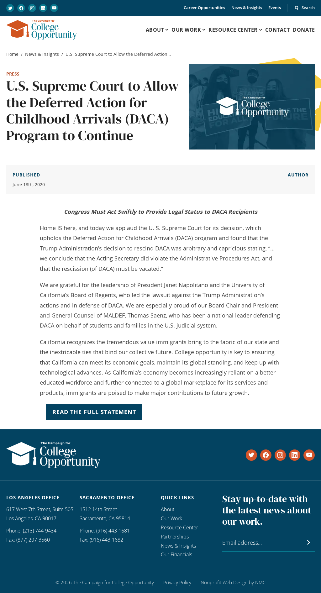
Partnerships (175, 536)
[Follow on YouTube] (54, 8)
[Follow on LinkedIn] (43, 8)
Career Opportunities (204, 7)
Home (12, 54)
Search (308, 7)
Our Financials (176, 554)
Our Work (171, 518)
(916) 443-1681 (113, 530)
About (167, 509)
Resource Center (179, 527)
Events (274, 7)
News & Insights (246, 7)
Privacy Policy (177, 582)
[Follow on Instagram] (32, 8)
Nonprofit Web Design (224, 582)
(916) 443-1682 (106, 539)
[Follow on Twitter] (10, 8)
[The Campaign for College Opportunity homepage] (41, 30)
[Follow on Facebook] (21, 8)
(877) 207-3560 (33, 539)
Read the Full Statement (94, 412)
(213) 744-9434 (39, 530)
